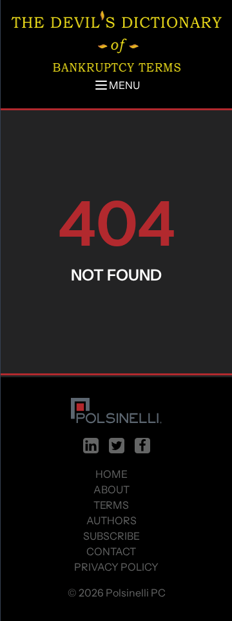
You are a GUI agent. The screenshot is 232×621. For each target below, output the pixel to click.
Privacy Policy (116, 566)
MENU (124, 85)
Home (111, 474)
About (111, 489)
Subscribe (111, 535)
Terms (111, 504)
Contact (111, 551)
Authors (111, 520)
